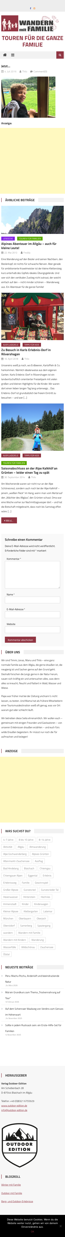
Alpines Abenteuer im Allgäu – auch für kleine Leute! (29, 245)
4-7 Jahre (8, 840)
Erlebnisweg (9, 882)
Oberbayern (25, 918)
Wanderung (37, 940)
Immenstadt (9, 904)
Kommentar (14, 559)
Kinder (25, 904)
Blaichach (29, 868)
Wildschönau (28, 947)
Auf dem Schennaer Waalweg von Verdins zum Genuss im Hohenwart (34, 1011)
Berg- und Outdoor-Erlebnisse (17, 1201)
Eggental (32, 875)
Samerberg (26, 925)
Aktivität (7, 847)
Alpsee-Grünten (40, 854)
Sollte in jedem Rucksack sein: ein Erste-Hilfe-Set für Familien (33, 1028)
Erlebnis (47, 875)
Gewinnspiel (41, 882)
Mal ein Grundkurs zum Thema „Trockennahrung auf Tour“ (32, 995)
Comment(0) (40, 71)
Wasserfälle (9, 947)
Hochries (45, 897)
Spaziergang (43, 925)
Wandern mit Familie (29, 933)
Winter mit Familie (11, 1185)
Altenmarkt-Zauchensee (16, 861)
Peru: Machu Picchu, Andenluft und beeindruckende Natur (32, 979)
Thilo (24, 71)
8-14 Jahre (44, 840)
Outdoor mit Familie (11, 1193)
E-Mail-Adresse (16, 609)
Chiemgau (45, 868)
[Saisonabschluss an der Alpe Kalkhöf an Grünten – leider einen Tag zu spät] (32, 427)
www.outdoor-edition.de (14, 1105)
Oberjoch (41, 918)
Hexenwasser (10, 897)
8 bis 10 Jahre (26, 840)
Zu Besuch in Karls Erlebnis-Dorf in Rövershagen (26, 352)
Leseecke (8, 238)
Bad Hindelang (11, 868)
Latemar (47, 911)
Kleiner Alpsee (10, 911)
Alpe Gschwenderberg (15, 854)
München (8, 918)
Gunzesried (30, 890)
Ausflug (39, 861)
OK (32, 1231)
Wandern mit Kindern (14, 940)
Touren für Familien (30, 238)
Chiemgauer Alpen (13, 875)
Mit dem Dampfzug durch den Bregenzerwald (11, 520)
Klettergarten (31, 911)
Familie (25, 882)
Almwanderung (37, 847)
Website (11, 624)
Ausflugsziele (10, 344)
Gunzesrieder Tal (49, 890)
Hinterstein (29, 897)
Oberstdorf (9, 925)
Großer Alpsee (10, 890)
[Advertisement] (32, 161)
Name (11, 594)
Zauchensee (46, 947)
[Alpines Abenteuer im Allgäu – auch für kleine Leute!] (32, 220)
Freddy (26, 252)
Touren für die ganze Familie (32, 41)
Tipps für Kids (31, 344)
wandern (8, 933)
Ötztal (6, 954)
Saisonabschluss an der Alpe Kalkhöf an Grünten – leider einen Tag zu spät (29, 470)
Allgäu (21, 847)
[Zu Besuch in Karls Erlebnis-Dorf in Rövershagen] (32, 316)
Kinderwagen (41, 904)
